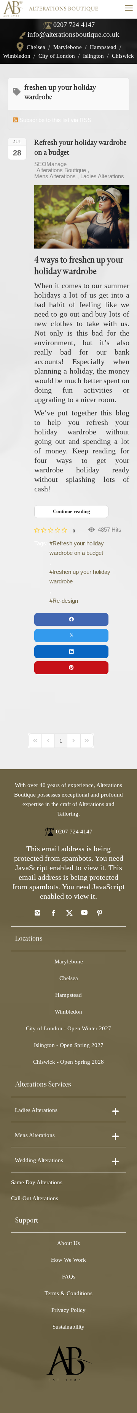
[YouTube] (84, 912)
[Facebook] (52, 912)
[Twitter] (68, 912)
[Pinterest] (99, 912)
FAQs (68, 1277)
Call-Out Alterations (34, 1198)
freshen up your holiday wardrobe (79, 577)
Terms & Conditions (68, 1293)
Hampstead (103, 47)
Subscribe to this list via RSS (55, 120)
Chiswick (123, 56)
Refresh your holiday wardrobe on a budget (76, 548)
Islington (93, 56)
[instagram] (37, 912)
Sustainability (68, 1327)
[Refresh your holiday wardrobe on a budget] (81, 217)
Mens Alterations (55, 176)
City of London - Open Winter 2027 (68, 1028)
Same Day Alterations (36, 1182)
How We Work (68, 1260)
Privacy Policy (68, 1310)
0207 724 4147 (74, 25)
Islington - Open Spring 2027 (69, 1045)
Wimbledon (16, 56)
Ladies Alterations (102, 176)
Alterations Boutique (61, 170)
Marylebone (67, 47)
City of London (56, 56)
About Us (68, 1243)
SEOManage (50, 164)
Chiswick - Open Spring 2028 (68, 1062)
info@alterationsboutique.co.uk (73, 34)
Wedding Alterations (39, 1160)
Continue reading (71, 511)
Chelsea (36, 47)
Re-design (65, 600)
